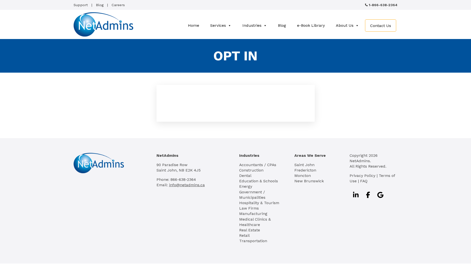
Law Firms (249, 208)
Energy (245, 186)
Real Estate (249, 230)
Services (218, 25)
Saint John (304, 164)
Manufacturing (253, 213)
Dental (245, 175)
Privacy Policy (362, 175)
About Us (344, 25)
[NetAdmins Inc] (103, 24)
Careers (118, 5)
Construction (251, 170)
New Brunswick (309, 181)
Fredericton (305, 170)
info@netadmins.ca (187, 185)
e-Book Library (311, 25)
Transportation (253, 240)
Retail (244, 235)
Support (81, 5)
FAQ (363, 181)
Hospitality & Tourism (259, 202)
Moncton (302, 175)
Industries (252, 25)
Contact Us (380, 25)
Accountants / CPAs (257, 164)
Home (193, 25)
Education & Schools (258, 181)
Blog (100, 5)
